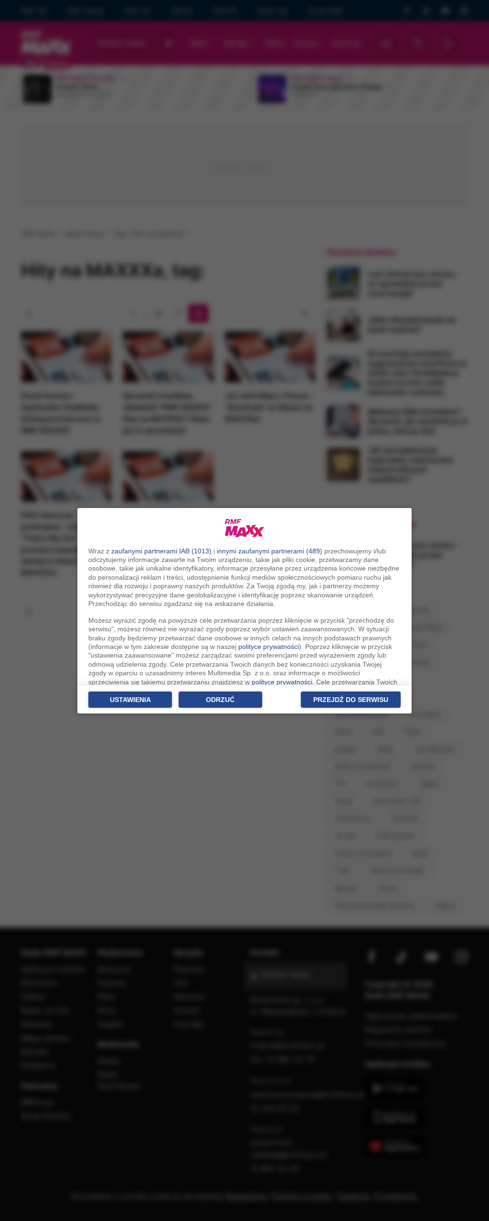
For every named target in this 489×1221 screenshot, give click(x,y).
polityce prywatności (268, 646)
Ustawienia (130, 699)
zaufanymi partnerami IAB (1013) (161, 551)
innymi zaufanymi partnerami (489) (269, 551)
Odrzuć (220, 699)
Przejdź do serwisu (350, 699)
